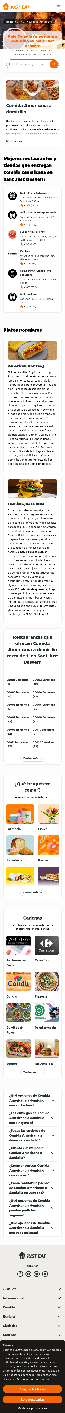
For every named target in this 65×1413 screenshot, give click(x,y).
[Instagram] (28, 1274)
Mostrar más (14, 141)
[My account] (58, 6)
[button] (54, 64)
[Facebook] (20, 1274)
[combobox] (27, 64)
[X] (36, 1274)
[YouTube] (45, 1274)
